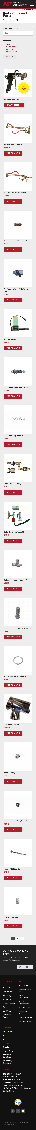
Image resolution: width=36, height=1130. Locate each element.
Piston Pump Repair (8, 1016)
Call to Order (13, 105)
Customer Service (25, 1017)
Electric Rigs (7, 995)
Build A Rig (7, 1011)
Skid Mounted (8, 992)
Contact (6, 1043)
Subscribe (23, 967)
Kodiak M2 (7, 999)
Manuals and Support (24, 1012)
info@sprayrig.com (16, 1085)
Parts (5, 1007)
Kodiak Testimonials (24, 1002)
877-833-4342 (17, 1079)
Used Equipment (9, 1003)
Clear (9, 56)
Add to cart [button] (12, 153)
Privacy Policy (8, 1051)
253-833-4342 (19, 1082)
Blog (4, 1035)
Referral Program (25, 1021)
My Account (7, 1032)
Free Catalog (24, 985)
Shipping (6, 1047)
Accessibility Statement (7, 1062)
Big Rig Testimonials (24, 996)
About (5, 1039)
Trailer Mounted (9, 988)
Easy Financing (24, 1007)
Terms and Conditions (7, 1056)
